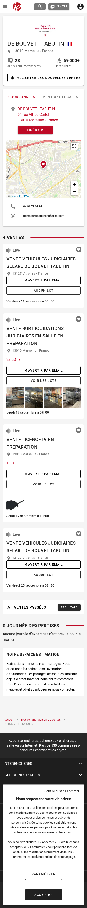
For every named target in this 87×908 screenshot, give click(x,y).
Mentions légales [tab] (60, 97)
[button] (43, 164)
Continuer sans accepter (61, 791)
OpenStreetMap (20, 196)
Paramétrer (43, 874)
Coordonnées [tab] (21, 97)
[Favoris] (78, 249)
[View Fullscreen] (74, 146)
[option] (43, 206)
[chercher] (40, 6)
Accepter (43, 895)
